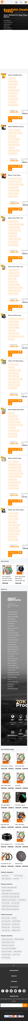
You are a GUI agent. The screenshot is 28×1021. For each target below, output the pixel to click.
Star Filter (17, 785)
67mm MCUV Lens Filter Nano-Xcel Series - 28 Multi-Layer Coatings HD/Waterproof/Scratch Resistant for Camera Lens (16, 315)
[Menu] (16, 2)
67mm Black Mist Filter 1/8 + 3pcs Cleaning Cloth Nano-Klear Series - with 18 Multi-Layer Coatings (16, 410)
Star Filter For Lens (6, 863)
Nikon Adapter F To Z (6, 844)
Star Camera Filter (6, 785)
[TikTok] (19, 990)
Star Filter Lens (5, 824)
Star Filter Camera (20, 805)
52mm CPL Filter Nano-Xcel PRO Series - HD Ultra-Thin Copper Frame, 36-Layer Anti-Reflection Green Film (16, 510)
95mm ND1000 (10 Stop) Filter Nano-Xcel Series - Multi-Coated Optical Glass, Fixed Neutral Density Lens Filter (16, 127)
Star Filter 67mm (19, 844)
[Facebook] (2, 990)
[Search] (21, 2)
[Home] (2, 2)
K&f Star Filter (19, 863)
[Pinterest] (24, 990)
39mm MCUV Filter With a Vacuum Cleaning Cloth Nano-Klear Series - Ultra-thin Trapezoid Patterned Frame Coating (16, 458)
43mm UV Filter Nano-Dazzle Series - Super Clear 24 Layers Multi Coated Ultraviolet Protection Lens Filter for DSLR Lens (16, 361)
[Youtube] (15, 990)
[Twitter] (11, 990)
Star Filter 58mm (5, 805)
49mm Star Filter (19, 824)
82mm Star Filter (19, 766)
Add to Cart (13, 117)
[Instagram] (6, 990)
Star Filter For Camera (7, 766)
